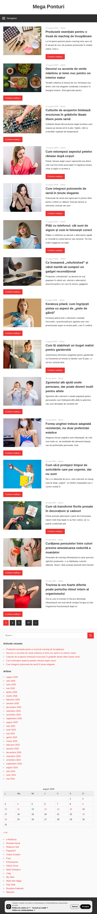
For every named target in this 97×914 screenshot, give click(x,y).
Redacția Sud (12, 847)
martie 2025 (11, 741)
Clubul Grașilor (13, 854)
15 (71, 809)
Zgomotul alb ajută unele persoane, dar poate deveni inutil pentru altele (69, 387)
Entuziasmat (12, 862)
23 (83, 814)
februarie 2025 (13, 745)
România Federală (14, 888)
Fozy (8, 858)
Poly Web (10, 884)
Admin (63, 28)
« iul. (5, 832)
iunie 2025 (11, 730)
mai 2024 (10, 779)
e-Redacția (11, 839)
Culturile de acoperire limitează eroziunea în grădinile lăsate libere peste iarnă (68, 114)
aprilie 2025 (11, 737)
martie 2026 (11, 696)
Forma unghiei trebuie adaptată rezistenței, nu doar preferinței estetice (68, 428)
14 (58, 809)
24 (6, 819)
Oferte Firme (12, 866)
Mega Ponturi (48, 6)
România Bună (13, 843)
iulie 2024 (10, 771)
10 (6, 809)
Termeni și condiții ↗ (40, 908)
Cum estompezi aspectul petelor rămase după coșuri (31, 660)
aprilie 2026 (11, 692)
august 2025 (12, 722)
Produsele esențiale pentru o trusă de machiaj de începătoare (35, 649)
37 (29, 623)
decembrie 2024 (13, 752)
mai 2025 (10, 733)
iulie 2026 (10, 681)
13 (45, 809)
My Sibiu (10, 877)
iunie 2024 (11, 775)
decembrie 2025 (13, 707)
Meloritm (10, 892)
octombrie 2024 (13, 760)
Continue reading (54, 57)
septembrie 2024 (14, 764)
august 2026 (12, 677)
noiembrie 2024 (13, 756)
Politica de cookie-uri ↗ (21, 908)
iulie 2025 (10, 726)
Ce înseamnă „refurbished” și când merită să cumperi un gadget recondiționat (67, 267)
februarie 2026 (13, 699)
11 (18, 809)
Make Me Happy (14, 881)
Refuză (75, 906)
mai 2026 (10, 688)
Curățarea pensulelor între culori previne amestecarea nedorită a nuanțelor (69, 548)
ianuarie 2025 (12, 748)
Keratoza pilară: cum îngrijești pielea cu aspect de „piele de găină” (67, 308)
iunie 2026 (11, 684)
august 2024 (12, 767)
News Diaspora (13, 869)
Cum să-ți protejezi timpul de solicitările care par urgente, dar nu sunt (69, 469)
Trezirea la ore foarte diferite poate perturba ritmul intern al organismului (67, 589)
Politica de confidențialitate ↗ (23, 910)
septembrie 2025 (14, 718)
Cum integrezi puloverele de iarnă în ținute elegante (30, 664)
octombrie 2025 (13, 714)
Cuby (8, 873)
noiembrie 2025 (13, 711)
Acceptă (85, 906)
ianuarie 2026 (12, 703)
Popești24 (11, 851)
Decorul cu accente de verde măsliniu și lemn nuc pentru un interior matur (68, 73)
